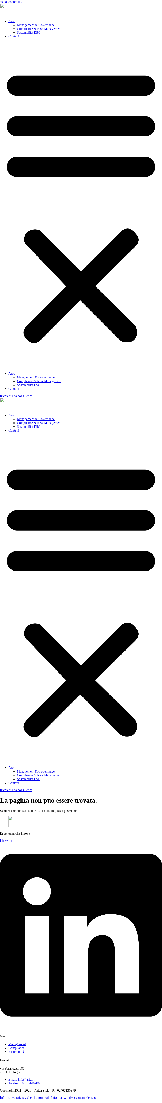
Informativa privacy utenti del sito (73, 1097)
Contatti (13, 36)
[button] (81, 205)
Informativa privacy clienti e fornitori (24, 1097)
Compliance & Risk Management (39, 28)
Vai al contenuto (11, 2)
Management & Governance (36, 25)
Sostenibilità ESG (28, 32)
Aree (11, 21)
